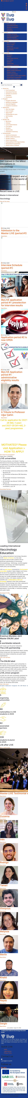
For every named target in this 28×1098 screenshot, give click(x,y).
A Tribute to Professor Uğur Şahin (13, 413)
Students (9, 61)
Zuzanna (4, 816)
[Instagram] (26, 7)
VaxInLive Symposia (12, 68)
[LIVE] (14, 11)
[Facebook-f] (26, 3)
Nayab (3, 1000)
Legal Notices (7, 1051)
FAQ (8, 51)
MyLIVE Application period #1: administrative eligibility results (11, 376)
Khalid (3, 977)
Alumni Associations (12, 74)
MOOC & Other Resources (14, 70)
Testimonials (10, 63)
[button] (6, 456)
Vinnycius (5, 908)
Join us (2, 159)
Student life (6, 53)
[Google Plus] (3, 1067)
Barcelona (9, 55)
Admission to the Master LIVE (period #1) (14, 232)
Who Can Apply (11, 43)
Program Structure (12, 34)
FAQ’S (5, 1049)
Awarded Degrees (12, 37)
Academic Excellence (12, 39)
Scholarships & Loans (12, 48)
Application (6, 41)
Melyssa (4, 931)
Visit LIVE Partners (5, 657)
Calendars (9, 29)
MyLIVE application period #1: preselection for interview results (13, 302)
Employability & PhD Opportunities (16, 75)
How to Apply (10, 44)
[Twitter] (26, 5)
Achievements (7, 67)
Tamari (3, 885)
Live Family (10, 60)
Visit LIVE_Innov (4, 684)
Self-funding (10, 49)
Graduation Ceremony (13, 65)
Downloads (10, 30)
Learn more (3, 174)
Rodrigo (4, 862)
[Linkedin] (5, 1067)
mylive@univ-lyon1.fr (8, 1)
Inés (2, 839)
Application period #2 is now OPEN (14, 338)
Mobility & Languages (13, 36)
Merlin (3, 954)
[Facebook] (1, 1067)
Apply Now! (10, 46)
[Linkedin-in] (26, 9)
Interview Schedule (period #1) (11, 266)
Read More (4, 236)
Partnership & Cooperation (14, 77)
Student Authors (11, 72)
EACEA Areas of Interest (13, 79)
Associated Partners (12, 25)
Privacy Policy (8, 1053)
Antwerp (9, 56)
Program (6, 32)
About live (6, 22)
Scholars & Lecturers (12, 27)
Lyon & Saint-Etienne (12, 58)
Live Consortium (11, 24)
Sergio (3, 1023)
